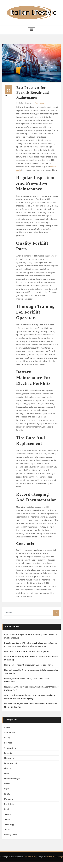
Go (56, 612)
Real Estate (9, 804)
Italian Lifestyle (23, 103)
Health (7, 783)
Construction (10, 748)
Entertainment (10, 763)
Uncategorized (10, 834)
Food (6, 773)
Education (8, 753)
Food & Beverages (12, 778)
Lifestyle (7, 793)
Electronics (9, 758)
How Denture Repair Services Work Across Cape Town (28, 665)
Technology (9, 824)
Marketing (8, 799)
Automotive (39, 103)
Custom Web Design (54, 856)
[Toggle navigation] (31, 29)
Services (7, 819)
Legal (6, 788)
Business (8, 742)
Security (7, 814)
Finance (7, 768)
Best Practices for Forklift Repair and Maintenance (32, 92)
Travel (7, 829)
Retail (6, 809)
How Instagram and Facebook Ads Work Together (26, 651)
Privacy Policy (30, 856)
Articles (7, 727)
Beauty (7, 737)
